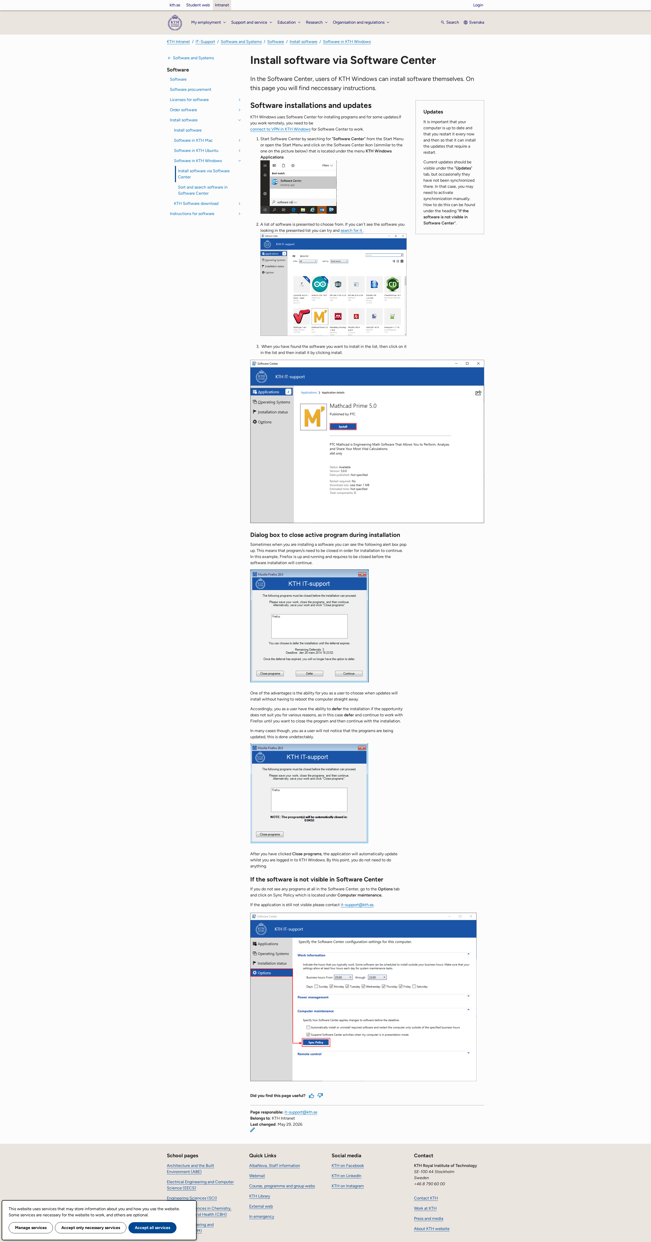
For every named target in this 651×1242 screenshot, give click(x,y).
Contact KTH (426, 1198)
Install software (303, 41)
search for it (352, 230)
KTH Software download (196, 203)
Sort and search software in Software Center (203, 190)
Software (275, 41)
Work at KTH (425, 1208)
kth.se (175, 5)
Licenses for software (189, 99)
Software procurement (190, 89)
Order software (183, 109)
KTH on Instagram (348, 1185)
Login (478, 5)
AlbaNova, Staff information (274, 1165)
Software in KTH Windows (347, 41)
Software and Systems (241, 41)
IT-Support (205, 41)
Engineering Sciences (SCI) (192, 1198)
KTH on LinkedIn (346, 1175)
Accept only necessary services (90, 1227)
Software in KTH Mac (193, 140)
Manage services (31, 1227)
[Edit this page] (252, 1129)
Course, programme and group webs (282, 1185)
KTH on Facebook (348, 1165)
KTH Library (259, 1196)
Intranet (222, 5)
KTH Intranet (178, 41)
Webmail (257, 1175)
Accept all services (152, 1227)
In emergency (261, 1216)
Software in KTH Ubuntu (196, 150)
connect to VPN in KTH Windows (280, 129)
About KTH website (432, 1228)
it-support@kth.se (357, 904)
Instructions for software (192, 213)
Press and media (428, 1218)
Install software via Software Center (204, 173)
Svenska (476, 22)
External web (261, 1206)
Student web (198, 5)
